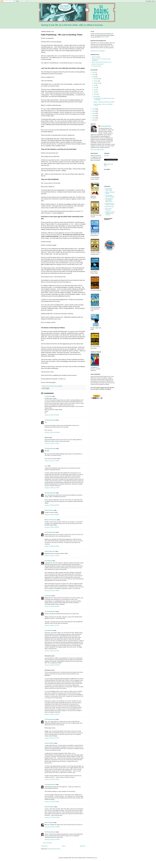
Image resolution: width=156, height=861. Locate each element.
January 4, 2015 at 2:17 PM (52, 487)
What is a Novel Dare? (98, 64)
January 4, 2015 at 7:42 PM (52, 555)
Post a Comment (47, 842)
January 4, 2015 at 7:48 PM (52, 590)
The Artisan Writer (96, 66)
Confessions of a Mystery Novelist (109, 204)
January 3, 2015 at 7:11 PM (52, 443)
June (95, 87)
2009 (93, 120)
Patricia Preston (49, 510)
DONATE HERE (105, 37)
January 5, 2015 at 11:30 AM (52, 665)
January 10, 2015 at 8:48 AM (52, 817)
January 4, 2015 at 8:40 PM (52, 606)
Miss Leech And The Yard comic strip (101, 62)
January (96, 96)
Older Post (82, 846)
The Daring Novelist (51, 386)
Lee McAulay (48, 396)
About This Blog (96, 57)
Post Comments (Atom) (54, 848)
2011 (93, 115)
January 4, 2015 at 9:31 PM (52, 650)
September (97, 83)
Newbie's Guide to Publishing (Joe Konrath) (110, 213)
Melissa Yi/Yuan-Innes (51, 519)
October (96, 81)
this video (71, 224)
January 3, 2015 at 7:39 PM (52, 460)
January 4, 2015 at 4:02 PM (52, 505)
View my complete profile (97, 149)
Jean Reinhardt (49, 630)
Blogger (95, 857)
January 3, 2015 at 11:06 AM (52, 432)
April (95, 92)
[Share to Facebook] (47, 388)
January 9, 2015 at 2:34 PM (52, 779)
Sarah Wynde (48, 560)
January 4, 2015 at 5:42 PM (52, 546)
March (95, 94)
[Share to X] (45, 388)
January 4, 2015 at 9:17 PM (52, 625)
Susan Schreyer (49, 822)
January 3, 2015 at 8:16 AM (52, 415)
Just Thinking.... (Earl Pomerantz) (109, 196)
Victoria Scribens (49, 743)
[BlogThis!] (44, 388)
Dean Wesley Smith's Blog (108, 189)
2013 (93, 111)
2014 (93, 109)
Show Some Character (108, 209)
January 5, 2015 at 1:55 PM (52, 714)
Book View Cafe (109, 206)
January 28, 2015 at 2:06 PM (52, 826)
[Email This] (42, 388)
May (95, 89)
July (95, 85)
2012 (93, 113)
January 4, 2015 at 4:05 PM (52, 514)
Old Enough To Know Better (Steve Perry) (109, 200)
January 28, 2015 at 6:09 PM (52, 839)
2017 (93, 72)
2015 (93, 76)
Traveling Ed (48, 595)
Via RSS (106, 155)
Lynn (46, 466)
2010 (93, 117)
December (96, 78)
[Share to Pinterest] (48, 388)
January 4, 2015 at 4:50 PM (52, 527)
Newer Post (44, 846)
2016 (93, 74)
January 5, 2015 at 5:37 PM (52, 738)
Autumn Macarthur (50, 551)
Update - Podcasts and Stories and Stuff (103, 102)
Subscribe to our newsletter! (98, 50)
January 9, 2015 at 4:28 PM (52, 801)
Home (63, 846)
